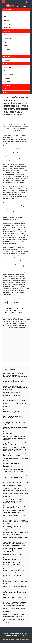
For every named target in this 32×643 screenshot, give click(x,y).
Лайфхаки (7, 49)
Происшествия (8, 56)
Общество (6, 31)
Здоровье (6, 45)
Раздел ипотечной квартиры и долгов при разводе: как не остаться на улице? (16, 320)
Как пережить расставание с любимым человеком (15, 427)
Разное (6, 53)
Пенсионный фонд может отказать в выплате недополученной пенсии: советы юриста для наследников (14, 603)
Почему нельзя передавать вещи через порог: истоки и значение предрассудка (15, 598)
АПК (5, 16)
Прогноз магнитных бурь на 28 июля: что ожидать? (15, 587)
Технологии (7, 85)
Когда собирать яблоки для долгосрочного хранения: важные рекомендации (13, 464)
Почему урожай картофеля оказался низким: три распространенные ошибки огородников (15, 521)
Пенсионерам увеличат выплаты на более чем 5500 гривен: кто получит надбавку (14, 438)
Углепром (6, 13)
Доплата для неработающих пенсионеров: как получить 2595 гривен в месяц (15, 581)
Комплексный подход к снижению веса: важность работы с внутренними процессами (15, 494)
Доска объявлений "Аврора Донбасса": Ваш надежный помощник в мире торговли (15, 620)
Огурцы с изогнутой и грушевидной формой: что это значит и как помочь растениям (14, 592)
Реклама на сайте (14, 639)
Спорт (5, 63)
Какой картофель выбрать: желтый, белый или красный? (14, 576)
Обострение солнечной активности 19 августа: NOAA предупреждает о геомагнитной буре (15, 477)
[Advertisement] (16, 344)
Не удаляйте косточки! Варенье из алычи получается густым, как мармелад (16, 538)
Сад (5, 42)
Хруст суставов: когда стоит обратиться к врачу (15, 459)
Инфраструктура (8, 27)
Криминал (7, 60)
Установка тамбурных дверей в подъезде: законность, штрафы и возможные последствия (13, 570)
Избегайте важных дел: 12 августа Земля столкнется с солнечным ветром (15, 533)
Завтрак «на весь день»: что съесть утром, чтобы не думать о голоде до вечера (14, 471)
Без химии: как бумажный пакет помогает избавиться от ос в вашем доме (14, 527)
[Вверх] (3, 1)
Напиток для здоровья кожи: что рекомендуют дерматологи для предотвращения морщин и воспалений (15, 375)
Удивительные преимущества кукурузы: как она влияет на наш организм (15, 506)
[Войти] (27, 1)
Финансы (6, 20)
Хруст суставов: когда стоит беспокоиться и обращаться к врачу (14, 399)
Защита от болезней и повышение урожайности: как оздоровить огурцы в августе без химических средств (15, 422)
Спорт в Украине (8, 71)
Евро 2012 (7, 82)
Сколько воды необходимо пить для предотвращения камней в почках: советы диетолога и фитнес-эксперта (14, 543)
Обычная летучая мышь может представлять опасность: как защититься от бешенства (12, 564)
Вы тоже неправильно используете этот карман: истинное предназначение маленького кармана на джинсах (15, 483)
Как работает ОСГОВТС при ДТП (13, 555)
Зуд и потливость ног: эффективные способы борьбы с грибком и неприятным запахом (14, 501)
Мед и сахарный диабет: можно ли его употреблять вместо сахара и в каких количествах (15, 405)
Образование (8, 38)
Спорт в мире (7, 67)
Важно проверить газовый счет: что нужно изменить (14, 416)
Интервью (7, 78)
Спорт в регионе (8, 74)
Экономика (7, 9)
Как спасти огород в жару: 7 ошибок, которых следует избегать (14, 516)
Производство (8, 24)
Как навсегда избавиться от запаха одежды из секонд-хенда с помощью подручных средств (14, 609)
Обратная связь (24, 639)
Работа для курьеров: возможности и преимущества (14, 432)
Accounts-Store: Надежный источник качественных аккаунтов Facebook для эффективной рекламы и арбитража (14, 325)
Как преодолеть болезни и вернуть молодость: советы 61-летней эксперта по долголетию (15, 387)
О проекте (5, 639)
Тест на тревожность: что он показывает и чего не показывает (15, 558)
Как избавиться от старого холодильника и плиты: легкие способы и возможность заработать (15, 394)
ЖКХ (5, 34)
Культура (6, 92)
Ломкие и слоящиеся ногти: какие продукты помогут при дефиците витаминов (13, 381)
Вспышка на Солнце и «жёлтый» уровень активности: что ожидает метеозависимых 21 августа (16, 411)
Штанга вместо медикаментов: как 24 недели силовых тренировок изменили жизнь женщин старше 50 (15, 449)
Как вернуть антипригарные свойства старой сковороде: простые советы (15, 615)
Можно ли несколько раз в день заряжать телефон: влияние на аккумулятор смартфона (13, 550)
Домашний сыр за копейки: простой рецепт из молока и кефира (14, 454)
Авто (4, 89)
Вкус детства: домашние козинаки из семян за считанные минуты (14, 511)
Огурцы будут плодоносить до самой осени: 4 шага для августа (14, 443)
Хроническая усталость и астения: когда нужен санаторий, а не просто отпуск (15, 489)
